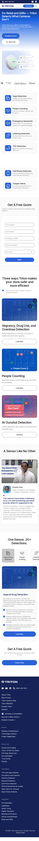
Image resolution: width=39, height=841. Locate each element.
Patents (4, 761)
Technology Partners (9, 734)
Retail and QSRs (7, 819)
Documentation (7, 756)
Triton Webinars (7, 703)
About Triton (6, 695)
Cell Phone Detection (9, 784)
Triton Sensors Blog (9, 701)
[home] (8, 6)
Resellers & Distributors (10, 731)
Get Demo (19, 435)
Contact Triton (19, 663)
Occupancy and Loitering (11, 775)
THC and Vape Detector (10, 773)
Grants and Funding (9, 748)
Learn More (19, 341)
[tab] (8, 556)
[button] (36, 6)
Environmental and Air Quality (12, 786)
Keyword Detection (8, 781)
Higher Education (8, 811)
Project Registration (9, 736)
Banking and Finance (9, 814)
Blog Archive (6, 698)
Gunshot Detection (8, 778)
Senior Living (6, 808)
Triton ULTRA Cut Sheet (10, 750)
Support (4, 709)
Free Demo (28, 6)
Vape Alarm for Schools (10, 789)
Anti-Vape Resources (9, 753)
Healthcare (5, 806)
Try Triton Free (10, 42)
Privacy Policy (20, 832)
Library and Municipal (9, 817)
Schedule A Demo (11, 36)
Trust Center (6, 759)
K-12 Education (7, 803)
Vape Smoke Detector (9, 792)
